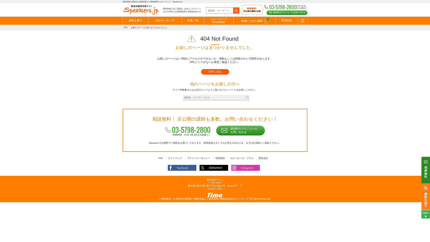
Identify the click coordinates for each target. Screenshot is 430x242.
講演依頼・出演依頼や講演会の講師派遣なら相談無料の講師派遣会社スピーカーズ (205, 198)
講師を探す (135, 20)
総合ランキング (165, 20)
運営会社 (263, 158)
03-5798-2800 (191, 129)
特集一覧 (192, 20)
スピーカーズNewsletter (219, 21)
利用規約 (286, 20)
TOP (125, 27)
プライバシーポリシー (198, 158)
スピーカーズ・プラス (241, 158)
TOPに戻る (215, 71)
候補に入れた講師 (254, 20)
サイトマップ (175, 158)
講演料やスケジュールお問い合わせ (289, 12)
